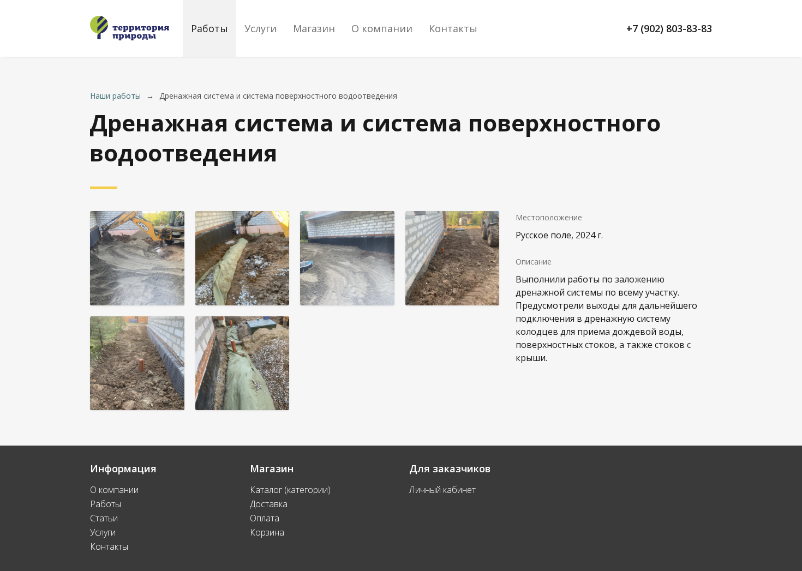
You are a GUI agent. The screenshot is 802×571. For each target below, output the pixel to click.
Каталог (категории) (290, 490)
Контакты (453, 28)
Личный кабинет (442, 490)
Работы (209, 28)
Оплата (264, 518)
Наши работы (115, 96)
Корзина (267, 532)
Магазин (314, 28)
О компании (381, 28)
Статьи (104, 518)
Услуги (260, 28)
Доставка (269, 504)
